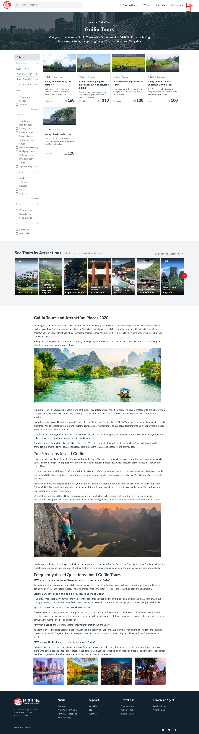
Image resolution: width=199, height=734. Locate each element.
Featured (24, 229)
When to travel (128, 710)
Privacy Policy (64, 718)
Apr (19, 73)
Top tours (24, 120)
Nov (36, 79)
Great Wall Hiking (28, 147)
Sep (25, 79)
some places (147, 332)
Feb (30, 84)
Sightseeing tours (28, 166)
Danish (23, 185)
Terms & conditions (67, 714)
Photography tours (26, 160)
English (23, 193)
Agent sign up (160, 710)
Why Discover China (67, 710)
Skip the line (25, 214)
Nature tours (26, 132)
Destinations (130, 5)
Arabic (22, 178)
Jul (36, 73)
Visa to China (127, 706)
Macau (22, 100)
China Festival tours (26, 141)
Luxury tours (26, 136)
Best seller (25, 233)
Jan (24, 84)
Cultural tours (26, 155)
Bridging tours (27, 151)
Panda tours (25, 124)
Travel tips (127, 700)
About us (62, 706)
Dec (19, 84)
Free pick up (25, 217)
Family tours (25, 128)
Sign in (189, 7)
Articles (162, 5)
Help (91, 710)
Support (94, 700)
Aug (19, 79)
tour (159, 434)
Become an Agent (163, 700)
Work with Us (159, 706)
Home (91, 22)
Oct (30, 79)
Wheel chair (25, 210)
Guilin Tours (105, 22)
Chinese (23, 182)
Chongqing (25, 97)
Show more (35, 109)
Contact (178, 5)
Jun (30, 73)
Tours (147, 5)
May (24, 73)
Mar (36, 84)
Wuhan (23, 104)
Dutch (22, 189)
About (61, 700)
